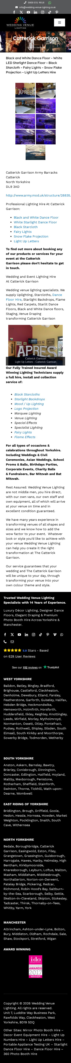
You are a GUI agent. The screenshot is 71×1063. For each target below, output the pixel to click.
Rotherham (12, 784)
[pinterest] (56, 12)
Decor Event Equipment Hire (25, 1035)
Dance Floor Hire (47, 1049)
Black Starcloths (27, 394)
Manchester (12, 624)
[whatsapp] (49, 2)
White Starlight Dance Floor (35, 222)
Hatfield (44, 774)
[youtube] (28, 12)
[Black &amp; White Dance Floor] (35, 152)
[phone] (5, 641)
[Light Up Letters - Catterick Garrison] (25, 90)
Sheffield (29, 784)
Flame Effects (24, 437)
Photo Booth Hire (17, 620)
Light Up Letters (26, 241)
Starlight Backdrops (29, 399)
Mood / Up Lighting (29, 404)
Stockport (21, 939)
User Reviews (21, 656)
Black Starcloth (26, 227)
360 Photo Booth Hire (20, 1054)
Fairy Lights (23, 232)
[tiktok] (49, 12)
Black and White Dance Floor (36, 217)
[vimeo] (54, 634)
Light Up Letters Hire (45, 1039)
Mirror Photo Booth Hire (41, 1030)
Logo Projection (26, 408)
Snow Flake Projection (31, 236)
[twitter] (21, 12)
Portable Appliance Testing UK (27, 1044)
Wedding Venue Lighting (35, 598)
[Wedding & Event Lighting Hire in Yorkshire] (20, 17)
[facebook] (14, 12)
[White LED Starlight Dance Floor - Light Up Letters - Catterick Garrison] (46, 90)
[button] (25, 981)
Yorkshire (49, 620)
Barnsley (35, 765)
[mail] (12, 641)
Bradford (47, 686)
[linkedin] (35, 12)
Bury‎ (7, 934)
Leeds (8, 719)
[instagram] (42, 12)
